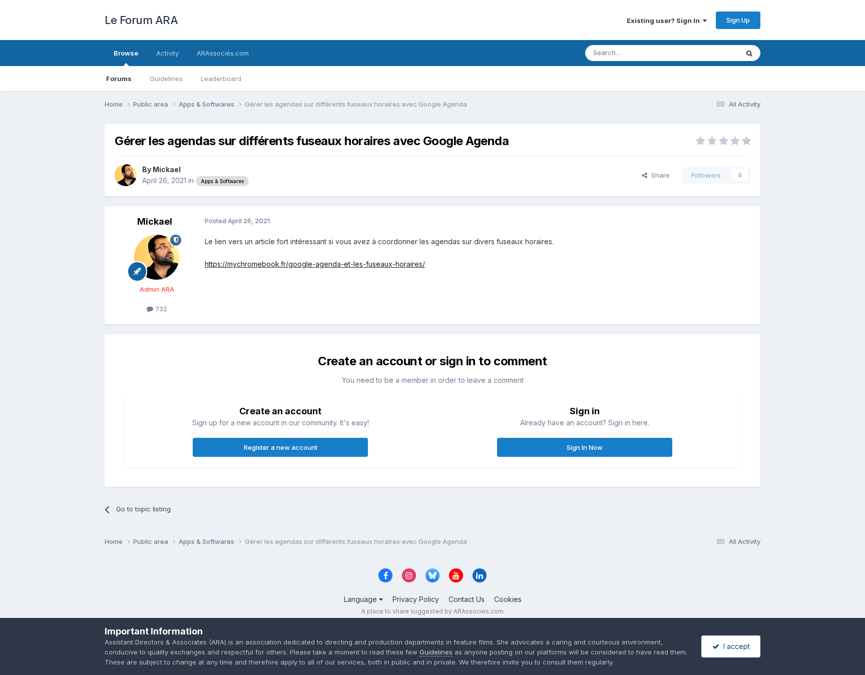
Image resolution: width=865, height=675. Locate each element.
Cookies (508, 599)
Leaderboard (221, 79)
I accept (734, 646)
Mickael (167, 169)
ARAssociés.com (223, 53)
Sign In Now (585, 447)
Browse (126, 53)
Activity (167, 53)
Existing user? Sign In (665, 21)
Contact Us (467, 599)
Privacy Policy (415, 599)
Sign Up (738, 20)
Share (658, 175)
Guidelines (166, 79)
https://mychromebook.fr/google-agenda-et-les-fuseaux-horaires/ (315, 264)
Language (361, 599)
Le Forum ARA (141, 20)
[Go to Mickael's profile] (126, 175)
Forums (119, 79)
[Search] (749, 53)
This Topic (709, 53)
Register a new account (280, 447)
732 (160, 309)
